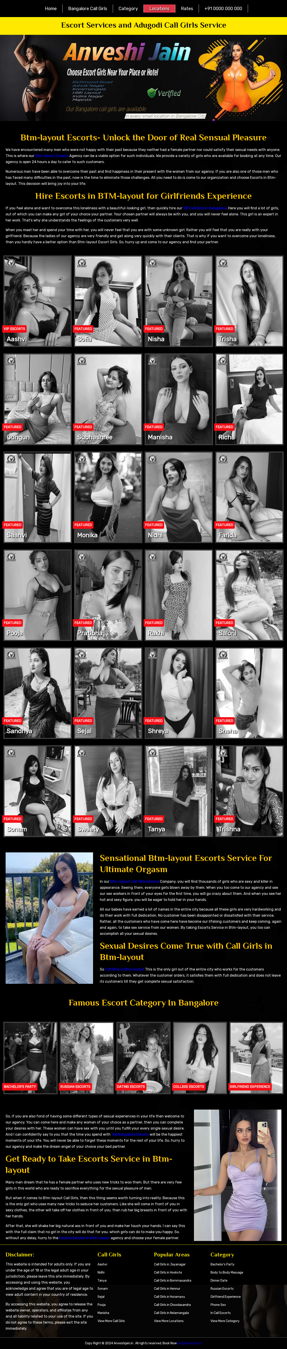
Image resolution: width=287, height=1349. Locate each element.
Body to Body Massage (227, 1272)
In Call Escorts (221, 1313)
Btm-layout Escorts (51, 156)
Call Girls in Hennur (167, 1289)
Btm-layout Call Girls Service (134, 881)
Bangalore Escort (189, 1343)
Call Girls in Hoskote (168, 1272)
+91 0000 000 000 (223, 8)
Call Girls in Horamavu (169, 1297)
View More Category (225, 1321)
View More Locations (169, 1321)
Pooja (102, 1305)
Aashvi (102, 1264)
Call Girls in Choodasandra (172, 1305)
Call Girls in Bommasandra (172, 1281)
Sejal (101, 1297)
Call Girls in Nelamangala (171, 1313)
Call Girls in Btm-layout (124, 969)
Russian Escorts (222, 1289)
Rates (187, 8)
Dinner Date (219, 1281)
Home (51, 8)
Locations (159, 8)
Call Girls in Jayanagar (170, 1264)
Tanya (102, 1281)
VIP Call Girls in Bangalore (204, 208)
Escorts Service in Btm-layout (84, 1238)
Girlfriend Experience (226, 1297)
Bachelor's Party (223, 1264)
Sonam (103, 1289)
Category (128, 8)
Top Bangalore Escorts (130, 1134)
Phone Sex (218, 1305)
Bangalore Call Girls (87, 8)
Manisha (103, 1313)
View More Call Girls (111, 1321)
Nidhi (101, 1272)
